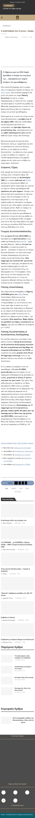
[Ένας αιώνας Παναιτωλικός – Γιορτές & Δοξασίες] (17, 559)
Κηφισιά (14, 488)
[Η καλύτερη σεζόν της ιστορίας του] (17, 510)
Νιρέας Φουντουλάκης (9, 549)
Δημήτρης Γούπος (8, 598)
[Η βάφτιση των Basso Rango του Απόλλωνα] (17, 629)
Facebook (17, 811)
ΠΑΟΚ (28, 180)
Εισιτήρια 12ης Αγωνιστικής (24, 677)
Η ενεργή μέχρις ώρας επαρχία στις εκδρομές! (23, 657)
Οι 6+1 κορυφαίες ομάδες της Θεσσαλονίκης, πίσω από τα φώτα (23, 720)
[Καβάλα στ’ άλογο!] (17, 607)
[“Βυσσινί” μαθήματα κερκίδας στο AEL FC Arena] (17, 583)
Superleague (7, 25)
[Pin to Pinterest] (23, 483)
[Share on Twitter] (20, 483)
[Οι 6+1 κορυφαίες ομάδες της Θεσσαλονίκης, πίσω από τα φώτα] (6, 720)
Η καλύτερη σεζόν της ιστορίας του (13, 520)
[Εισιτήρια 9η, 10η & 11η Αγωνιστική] (7, 691)
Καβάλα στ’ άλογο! (8, 617)
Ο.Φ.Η (20, 488)
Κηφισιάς (23, 241)
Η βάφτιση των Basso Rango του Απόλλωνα (17, 639)
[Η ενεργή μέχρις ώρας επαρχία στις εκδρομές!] (7, 659)
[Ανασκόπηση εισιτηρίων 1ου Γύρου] (7, 670)
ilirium (3, 816)
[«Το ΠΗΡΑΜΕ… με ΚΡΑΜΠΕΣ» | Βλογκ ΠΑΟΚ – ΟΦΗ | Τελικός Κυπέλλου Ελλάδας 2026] (17, 532)
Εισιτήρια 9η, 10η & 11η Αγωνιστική (22, 689)
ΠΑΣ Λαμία (5, 93)
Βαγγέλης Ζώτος (7, 642)
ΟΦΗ (20, 294)
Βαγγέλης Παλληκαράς (9, 620)
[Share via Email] (26, 483)
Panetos (5, 574)
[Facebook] (13, 12)
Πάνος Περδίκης (7, 523)
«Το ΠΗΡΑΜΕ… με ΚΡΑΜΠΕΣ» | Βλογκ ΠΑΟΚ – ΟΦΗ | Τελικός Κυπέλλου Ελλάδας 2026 (16, 545)
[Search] (33, 18)
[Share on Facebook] (16, 483)
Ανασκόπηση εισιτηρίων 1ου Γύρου (23, 667)
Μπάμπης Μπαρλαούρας (11, 37)
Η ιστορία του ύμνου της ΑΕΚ (12, 8)
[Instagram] (15, 792)
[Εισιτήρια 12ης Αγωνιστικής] (7, 680)
